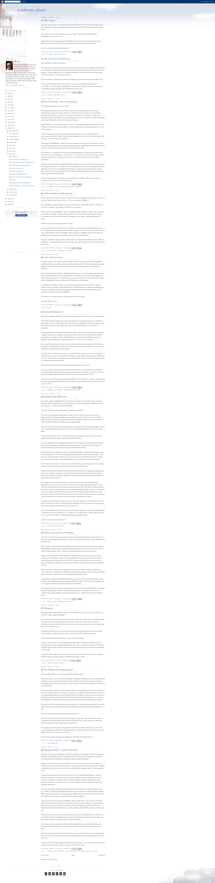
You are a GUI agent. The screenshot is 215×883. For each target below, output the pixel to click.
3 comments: (65, 523)
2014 (9, 111)
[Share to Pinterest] (81, 52)
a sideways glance (32, 9)
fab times (56, 95)
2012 (9, 116)
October (12, 136)
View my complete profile (14, 85)
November (13, 134)
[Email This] (73, 52)
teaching (69, 250)
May (11, 151)
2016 (9, 105)
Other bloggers (49, 20)
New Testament (60, 54)
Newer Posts (44, 855)
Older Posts (101, 855)
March (12, 189)
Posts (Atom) (53, 859)
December (13, 131)
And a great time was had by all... (57, 58)
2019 (9, 99)
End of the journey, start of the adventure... (60, 101)
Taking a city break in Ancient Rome (58, 532)
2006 (9, 202)
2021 (9, 93)
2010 (9, 122)
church (50, 95)
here (61, 36)
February (12, 192)
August (12, 142)
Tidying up (47, 608)
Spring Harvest (52, 663)
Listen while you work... (53, 257)
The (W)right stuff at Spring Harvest (58, 669)
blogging (50, 54)
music (63, 95)
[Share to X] (77, 52)
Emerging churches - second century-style (60, 749)
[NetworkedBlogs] (21, 212)
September (13, 139)
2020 (9, 96)
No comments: (66, 51)
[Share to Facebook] (79, 52)
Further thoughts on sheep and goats (58, 193)
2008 (9, 128)
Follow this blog (21, 215)
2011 (9, 119)
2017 (9, 102)
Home (73, 855)
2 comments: (66, 248)
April (11, 154)
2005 (9, 204)
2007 (9, 199)
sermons (79, 186)
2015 (9, 108)
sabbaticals (70, 186)
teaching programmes (72, 390)
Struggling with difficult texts (55, 396)
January (12, 195)
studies (70, 601)
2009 (9, 125)
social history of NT (59, 601)
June (11, 148)
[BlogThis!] (75, 52)
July (11, 145)
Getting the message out (53, 311)
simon (18, 61)
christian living (53, 186)
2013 (9, 114)
